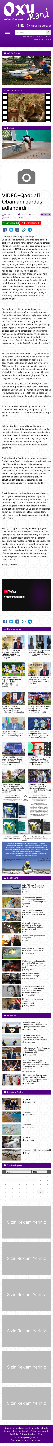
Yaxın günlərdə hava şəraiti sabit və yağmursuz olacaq (33, 949)
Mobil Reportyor (40, 25)
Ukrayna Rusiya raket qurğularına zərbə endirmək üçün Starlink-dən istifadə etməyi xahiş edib (33, 926)
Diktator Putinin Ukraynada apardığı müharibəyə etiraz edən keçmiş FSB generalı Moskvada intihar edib (33, 989)
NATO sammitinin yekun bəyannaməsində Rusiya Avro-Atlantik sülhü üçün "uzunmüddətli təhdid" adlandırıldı (12, 761)
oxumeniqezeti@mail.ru (26, 1437)
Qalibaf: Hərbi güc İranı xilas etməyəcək (33, 937)
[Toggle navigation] (7, 32)
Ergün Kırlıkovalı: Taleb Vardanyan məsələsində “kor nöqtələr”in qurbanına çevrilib (36, 1050)
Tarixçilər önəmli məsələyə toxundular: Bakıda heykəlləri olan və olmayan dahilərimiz (39, 653)
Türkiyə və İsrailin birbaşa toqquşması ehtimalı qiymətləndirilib (32, 1001)
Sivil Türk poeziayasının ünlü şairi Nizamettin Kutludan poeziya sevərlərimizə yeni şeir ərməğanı (11, 654)
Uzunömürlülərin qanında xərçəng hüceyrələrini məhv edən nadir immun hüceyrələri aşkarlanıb (34, 901)
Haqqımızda (39, 39)
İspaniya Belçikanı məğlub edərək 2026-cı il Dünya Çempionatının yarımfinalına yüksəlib (39, 709)
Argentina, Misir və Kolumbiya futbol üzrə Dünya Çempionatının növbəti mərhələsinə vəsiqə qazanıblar (39, 788)
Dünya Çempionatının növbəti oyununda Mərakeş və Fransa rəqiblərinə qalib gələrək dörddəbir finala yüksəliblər (13, 788)
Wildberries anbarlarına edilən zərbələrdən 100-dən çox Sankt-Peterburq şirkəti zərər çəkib (34, 964)
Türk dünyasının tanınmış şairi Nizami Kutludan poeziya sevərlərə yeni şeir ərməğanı (39, 680)
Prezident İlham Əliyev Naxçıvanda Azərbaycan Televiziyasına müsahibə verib (35, 1037)
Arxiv (48, 36)
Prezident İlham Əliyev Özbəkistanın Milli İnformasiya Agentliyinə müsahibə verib (35, 1025)
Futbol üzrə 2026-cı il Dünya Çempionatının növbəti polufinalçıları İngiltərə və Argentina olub (13, 709)
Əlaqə (48, 39)
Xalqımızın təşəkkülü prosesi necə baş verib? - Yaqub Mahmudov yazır (12, 734)
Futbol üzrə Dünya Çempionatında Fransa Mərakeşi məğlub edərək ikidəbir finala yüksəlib (38, 734)
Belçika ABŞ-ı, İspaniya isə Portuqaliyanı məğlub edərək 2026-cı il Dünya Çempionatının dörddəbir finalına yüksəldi (39, 761)
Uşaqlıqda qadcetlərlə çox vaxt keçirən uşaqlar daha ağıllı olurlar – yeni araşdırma (33, 912)
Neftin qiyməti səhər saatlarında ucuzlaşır (30, 975)
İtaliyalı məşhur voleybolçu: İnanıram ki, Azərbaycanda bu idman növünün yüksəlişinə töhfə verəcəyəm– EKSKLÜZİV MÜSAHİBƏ (36, 1065)
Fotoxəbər (27, 1099)
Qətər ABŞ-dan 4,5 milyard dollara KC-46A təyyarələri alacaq (33, 887)
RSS (40, 1434)
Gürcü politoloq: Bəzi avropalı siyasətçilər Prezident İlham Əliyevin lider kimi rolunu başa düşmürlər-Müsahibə (35, 1078)
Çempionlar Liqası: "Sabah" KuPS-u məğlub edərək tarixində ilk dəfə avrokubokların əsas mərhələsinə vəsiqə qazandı (13, 682)
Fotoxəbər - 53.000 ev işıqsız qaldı (37, 1150)
